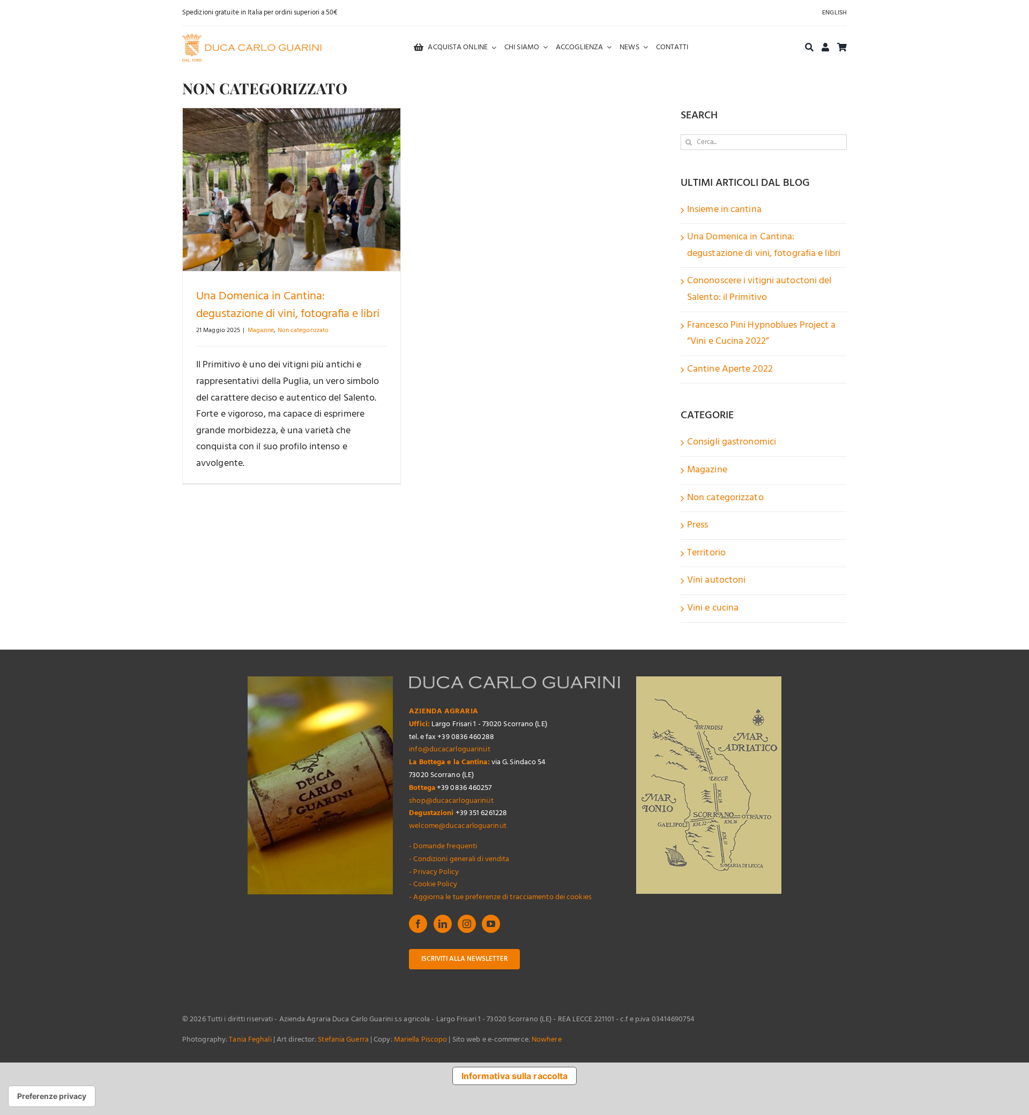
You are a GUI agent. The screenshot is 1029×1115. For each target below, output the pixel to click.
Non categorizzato (303, 330)
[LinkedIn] (443, 924)
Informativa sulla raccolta (514, 1076)
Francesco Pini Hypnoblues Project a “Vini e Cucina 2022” (761, 334)
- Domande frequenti (443, 846)
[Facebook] (418, 924)
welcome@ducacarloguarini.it (457, 826)
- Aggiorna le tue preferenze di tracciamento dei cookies (500, 897)
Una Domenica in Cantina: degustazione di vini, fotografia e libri (287, 305)
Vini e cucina (713, 608)
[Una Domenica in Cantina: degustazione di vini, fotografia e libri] (291, 189)
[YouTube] (491, 924)
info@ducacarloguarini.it (449, 749)
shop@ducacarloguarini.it (451, 801)
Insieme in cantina (724, 209)
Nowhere (547, 1040)
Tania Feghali (250, 1040)
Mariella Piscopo (421, 1040)
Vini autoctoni (716, 580)
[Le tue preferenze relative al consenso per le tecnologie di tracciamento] (52, 1096)
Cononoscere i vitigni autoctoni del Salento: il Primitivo (759, 289)
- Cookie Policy (433, 884)
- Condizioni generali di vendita (459, 859)
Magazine (261, 330)
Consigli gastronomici (731, 442)
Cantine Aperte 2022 (730, 369)
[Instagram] (467, 924)
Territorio (706, 553)
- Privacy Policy (434, 872)
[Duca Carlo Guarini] (252, 38)
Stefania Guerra (343, 1040)
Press (698, 525)
